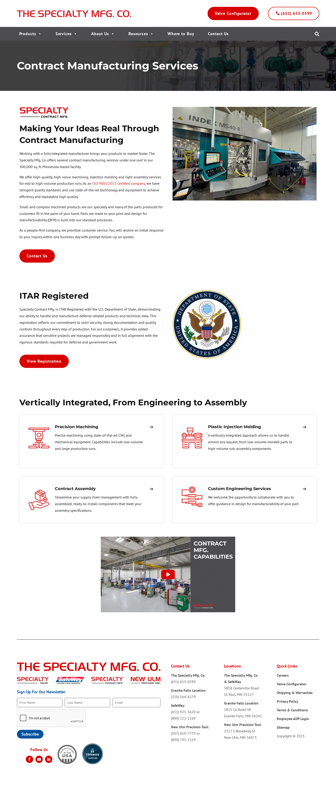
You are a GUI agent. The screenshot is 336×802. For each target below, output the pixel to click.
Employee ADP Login (293, 718)
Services (64, 33)
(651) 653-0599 (296, 13)
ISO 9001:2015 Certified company (118, 183)
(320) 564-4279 (183, 696)
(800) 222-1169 (183, 718)
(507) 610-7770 (183, 733)
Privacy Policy (287, 701)
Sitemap (283, 727)
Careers (283, 675)
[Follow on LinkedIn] (48, 759)
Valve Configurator (233, 13)
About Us (100, 33)
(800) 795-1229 (183, 739)
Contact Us (218, 33)
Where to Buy (181, 33)
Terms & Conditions (292, 710)
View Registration (44, 361)
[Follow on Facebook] (29, 759)
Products (27, 33)
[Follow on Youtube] (39, 759)
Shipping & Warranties (295, 692)
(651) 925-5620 (183, 712)
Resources (138, 33)
